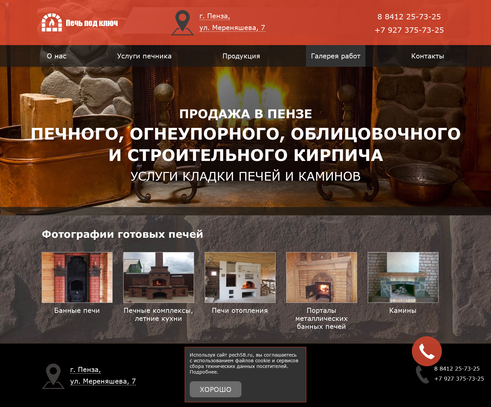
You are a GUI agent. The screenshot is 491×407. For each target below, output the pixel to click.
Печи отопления (240, 310)
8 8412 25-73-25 (409, 16)
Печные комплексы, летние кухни (158, 314)
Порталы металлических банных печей (321, 318)
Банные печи (77, 310)
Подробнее (203, 372)
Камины (403, 310)
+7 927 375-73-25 (409, 29)
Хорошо (215, 389)
